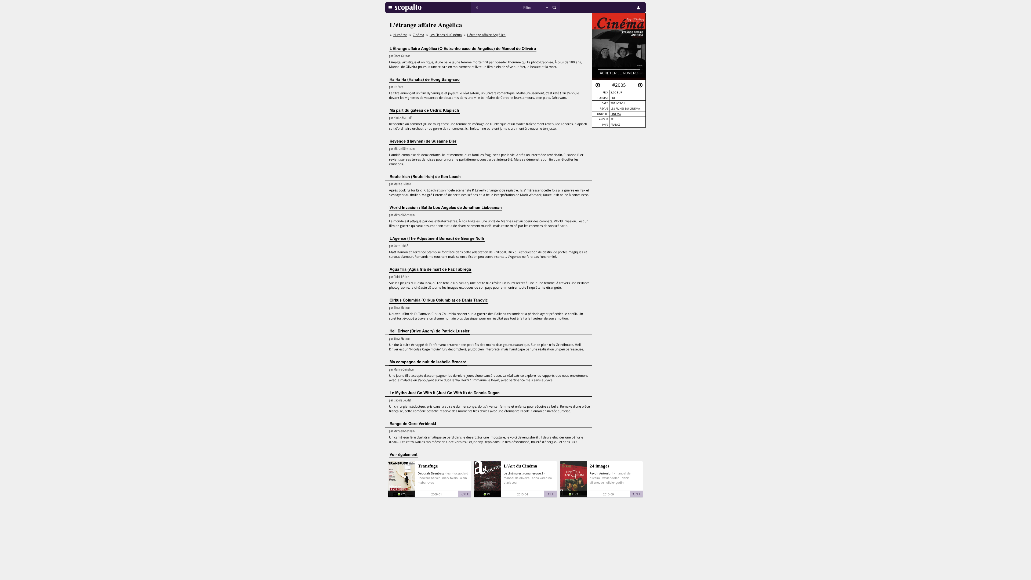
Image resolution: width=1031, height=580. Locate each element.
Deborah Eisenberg (431, 473)
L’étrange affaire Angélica (486, 34)
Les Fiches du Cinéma (625, 108)
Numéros (400, 34)
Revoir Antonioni (601, 473)
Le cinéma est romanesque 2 (523, 473)
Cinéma (616, 114)
